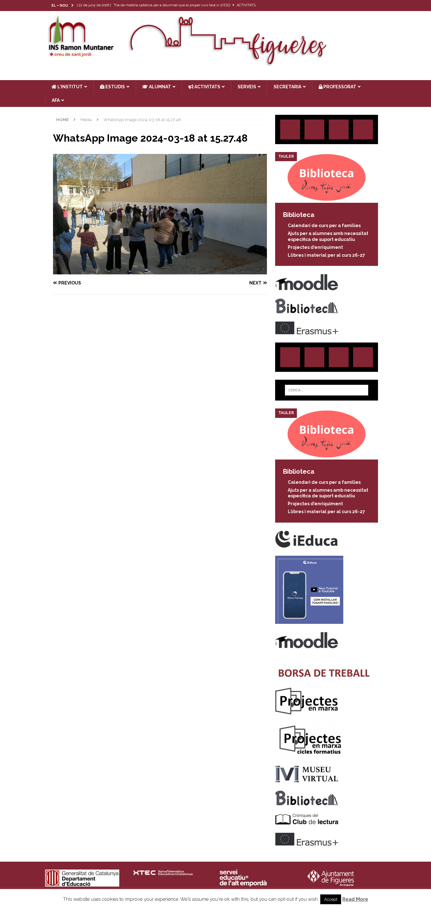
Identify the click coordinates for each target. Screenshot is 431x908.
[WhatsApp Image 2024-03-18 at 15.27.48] (160, 270)
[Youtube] (380, 5)
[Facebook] (368, 5)
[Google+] (363, 129)
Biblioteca (298, 215)
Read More (355, 899)
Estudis (114, 86)
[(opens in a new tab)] (326, 199)
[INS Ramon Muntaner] (215, 64)
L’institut (69, 86)
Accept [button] (330, 899)
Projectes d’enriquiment (315, 247)
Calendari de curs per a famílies (324, 225)
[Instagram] (343, 5)
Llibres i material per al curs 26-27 (326, 255)
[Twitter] (355, 5)
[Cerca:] (326, 390)
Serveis (247, 86)
